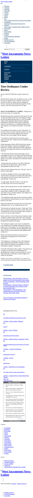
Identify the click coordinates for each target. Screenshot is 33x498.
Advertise (7, 9)
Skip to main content (6, 1)
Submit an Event (8, 39)
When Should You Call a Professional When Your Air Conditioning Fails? (15, 410)
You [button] (5, 19)
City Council (23, 258)
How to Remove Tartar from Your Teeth (15, 413)
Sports (6, 30)
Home (6, 17)
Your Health (7, 20)
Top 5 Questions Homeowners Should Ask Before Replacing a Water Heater (15, 400)
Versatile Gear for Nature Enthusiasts (14, 407)
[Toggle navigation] (1, 3)
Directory (7, 6)
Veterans (6, 33)
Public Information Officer (24, 260)
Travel (27, 27)
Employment (13, 23)
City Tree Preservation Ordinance (15, 259)
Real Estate (7, 28)
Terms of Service (9, 460)
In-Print (6, 453)
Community (16, 258)
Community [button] (7, 22)
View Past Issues (7, 275)
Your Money (27, 20)
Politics (23, 27)
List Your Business (9, 41)
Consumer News (16, 27)
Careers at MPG (8, 464)
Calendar (6, 7)
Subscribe (7, 11)
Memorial (17, 36)
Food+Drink (7, 31)
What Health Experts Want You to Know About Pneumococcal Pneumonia (15, 416)
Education (7, 23)
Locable (14, 483)
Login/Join (7, 43)
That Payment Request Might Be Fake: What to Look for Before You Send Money (15, 404)
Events (6, 38)
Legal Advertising (9, 36)
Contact (6, 14)
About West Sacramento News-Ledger (15, 467)
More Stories (20, 418)
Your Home (20, 20)
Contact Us (7, 465)
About (6, 15)
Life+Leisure (7, 27)
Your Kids (14, 20)
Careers (6, 12)
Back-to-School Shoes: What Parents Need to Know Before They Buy (14, 389)
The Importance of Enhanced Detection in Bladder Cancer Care (15, 396)
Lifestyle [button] (6, 25)
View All (5, 379)
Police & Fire (21, 23)
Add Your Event (7, 380)
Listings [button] (6, 35)
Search (6, 49)
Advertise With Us (9, 462)
